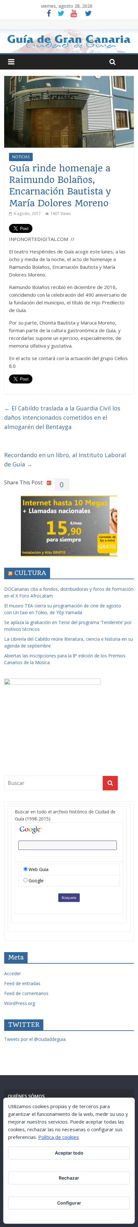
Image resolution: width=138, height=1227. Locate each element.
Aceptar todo (69, 1153)
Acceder (12, 973)
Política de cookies (58, 1137)
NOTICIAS (21, 157)
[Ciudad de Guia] (69, 41)
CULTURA (30, 573)
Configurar (69, 1203)
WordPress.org (19, 1003)
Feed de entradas (22, 983)
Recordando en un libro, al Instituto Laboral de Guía (65, 459)
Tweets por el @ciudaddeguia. (35, 1039)
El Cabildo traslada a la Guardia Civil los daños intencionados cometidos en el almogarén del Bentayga (62, 417)
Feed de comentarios (26, 993)
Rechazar (69, 1178)
